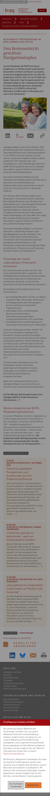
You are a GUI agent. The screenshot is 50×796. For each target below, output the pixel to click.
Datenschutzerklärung (13, 754)
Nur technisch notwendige (16, 785)
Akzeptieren (33, 785)
